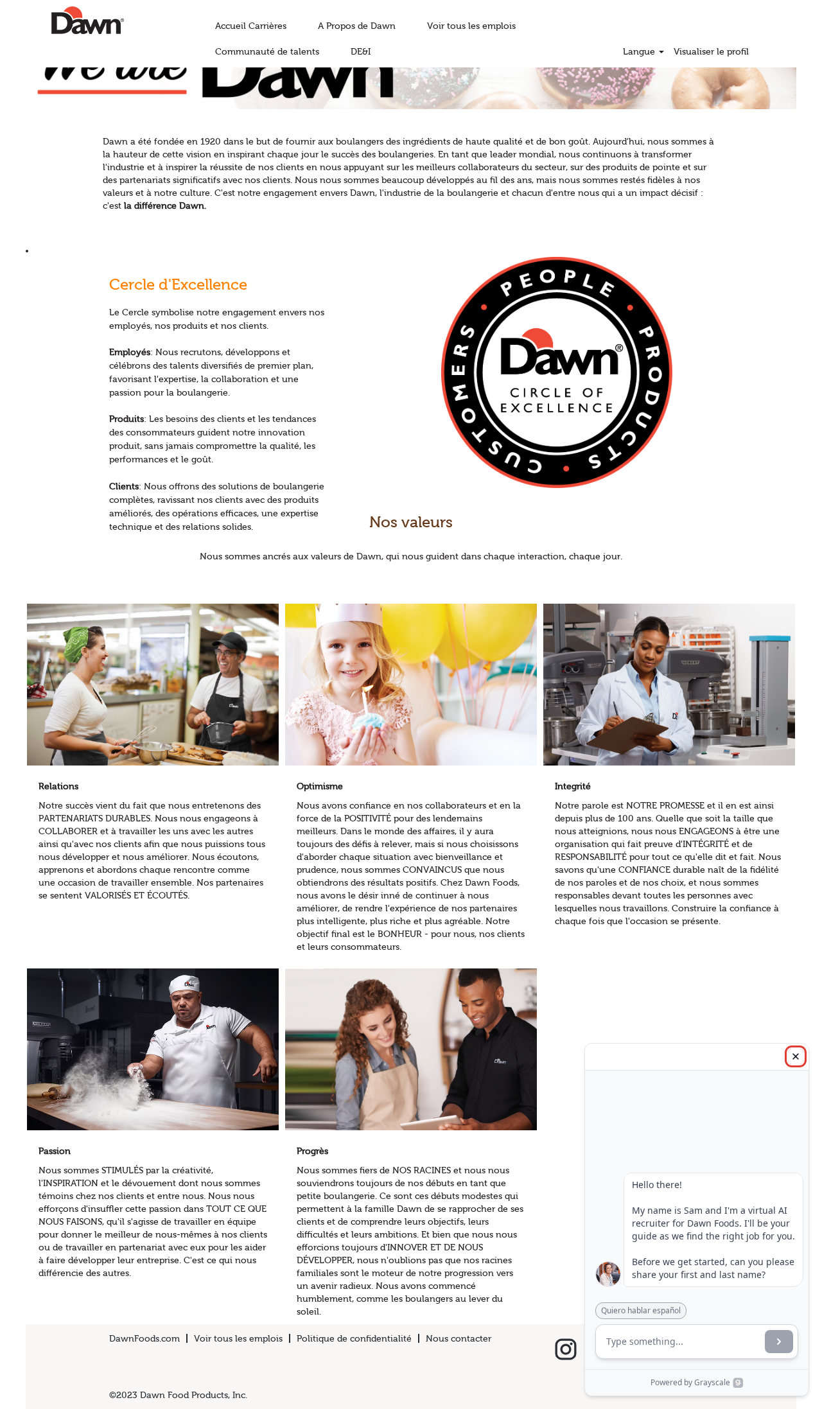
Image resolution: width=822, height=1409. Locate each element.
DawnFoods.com (144, 1338)
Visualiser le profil (711, 51)
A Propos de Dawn (357, 26)
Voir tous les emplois (471, 26)
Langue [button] (640, 51)
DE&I (361, 51)
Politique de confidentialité (354, 1338)
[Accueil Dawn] (65, 20)
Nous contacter (458, 1338)
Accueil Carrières (250, 26)
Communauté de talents (267, 51)
